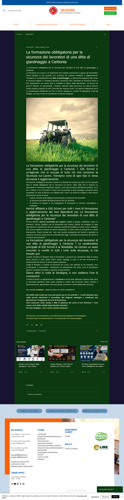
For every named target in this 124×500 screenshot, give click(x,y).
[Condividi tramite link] (41, 325)
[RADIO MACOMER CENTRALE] (12, 484)
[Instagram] (23, 484)
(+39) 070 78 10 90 (17, 437)
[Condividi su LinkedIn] (36, 325)
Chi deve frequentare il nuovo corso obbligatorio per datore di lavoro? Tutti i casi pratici (93, 365)
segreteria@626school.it (19, 457)
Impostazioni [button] (95, 497)
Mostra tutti (104, 341)
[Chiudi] (122, 496)
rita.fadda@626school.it (19, 455)
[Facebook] (20, 484)
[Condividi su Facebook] (27, 325)
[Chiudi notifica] (121, 488)
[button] (105, 34)
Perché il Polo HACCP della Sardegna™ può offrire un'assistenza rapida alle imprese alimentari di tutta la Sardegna (30, 365)
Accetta (115, 497)
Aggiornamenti (29, 34)
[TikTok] (18, 484)
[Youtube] (15, 484)
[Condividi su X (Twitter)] (32, 325)
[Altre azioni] (97, 47)
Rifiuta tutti (105, 497)
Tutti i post (19, 34)
